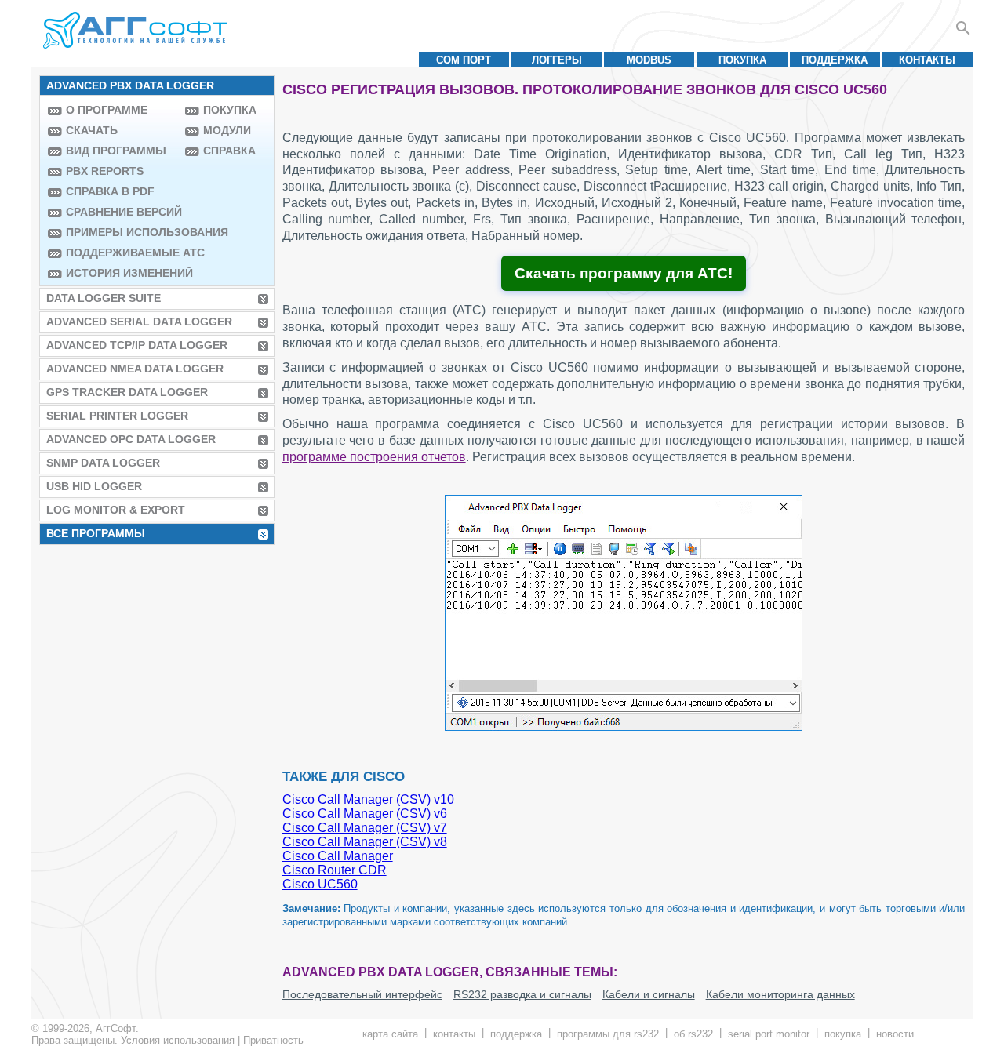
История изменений (121, 273)
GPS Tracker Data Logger (127, 392)
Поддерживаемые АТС (121, 252)
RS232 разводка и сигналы (522, 994)
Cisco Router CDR (334, 870)
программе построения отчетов (374, 456)
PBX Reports (105, 171)
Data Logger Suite (103, 298)
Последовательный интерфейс (362, 994)
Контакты (927, 60)
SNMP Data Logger (103, 462)
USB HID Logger (94, 486)
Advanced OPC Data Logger (131, 439)
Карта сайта (390, 1034)
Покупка (742, 60)
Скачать (92, 130)
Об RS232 (693, 1034)
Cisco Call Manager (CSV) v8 (364, 841)
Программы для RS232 (608, 1034)
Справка (229, 150)
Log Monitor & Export (115, 509)
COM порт (463, 60)
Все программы (95, 533)
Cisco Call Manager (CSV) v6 (364, 813)
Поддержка (835, 60)
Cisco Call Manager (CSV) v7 (364, 827)
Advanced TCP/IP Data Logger (136, 345)
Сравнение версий (121, 211)
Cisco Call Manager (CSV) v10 (368, 799)
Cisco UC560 (320, 884)
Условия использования (178, 1040)
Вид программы (116, 150)
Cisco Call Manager (337, 856)
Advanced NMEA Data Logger (135, 368)
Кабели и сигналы (648, 994)
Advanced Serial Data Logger (139, 321)
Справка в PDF (110, 191)
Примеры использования (121, 232)
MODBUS (649, 60)
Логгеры (557, 60)
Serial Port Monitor (768, 1034)
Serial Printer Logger (117, 415)
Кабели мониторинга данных (780, 994)
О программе (106, 110)
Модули (227, 130)
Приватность (273, 1040)
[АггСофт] (138, 29)
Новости (895, 1034)
